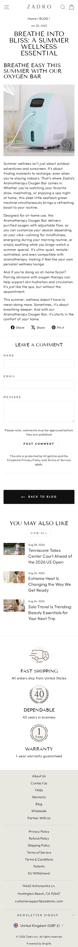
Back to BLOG (42, 496)
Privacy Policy (31, 460)
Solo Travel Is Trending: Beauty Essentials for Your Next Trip (50, 612)
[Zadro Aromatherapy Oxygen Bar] (39, 120)
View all (39, 533)
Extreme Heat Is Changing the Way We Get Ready (49, 584)
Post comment (39, 443)
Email (10, 376)
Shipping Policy (39, 845)
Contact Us (39, 783)
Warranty (39, 797)
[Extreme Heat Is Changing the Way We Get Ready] (14, 577)
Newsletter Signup (38, 915)
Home (32, 19)
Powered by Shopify (39, 943)
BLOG (43, 19)
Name (9, 355)
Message (13, 397)
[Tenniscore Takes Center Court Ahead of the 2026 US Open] (14, 549)
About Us (39, 776)
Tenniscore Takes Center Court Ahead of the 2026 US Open (50, 556)
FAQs (39, 790)
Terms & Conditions (39, 859)
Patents (39, 866)
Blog (39, 804)
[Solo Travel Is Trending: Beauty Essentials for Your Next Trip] (14, 605)
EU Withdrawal (39, 873)
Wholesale (39, 811)
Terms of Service (59, 460)
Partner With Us (38, 818)
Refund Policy (39, 838)
